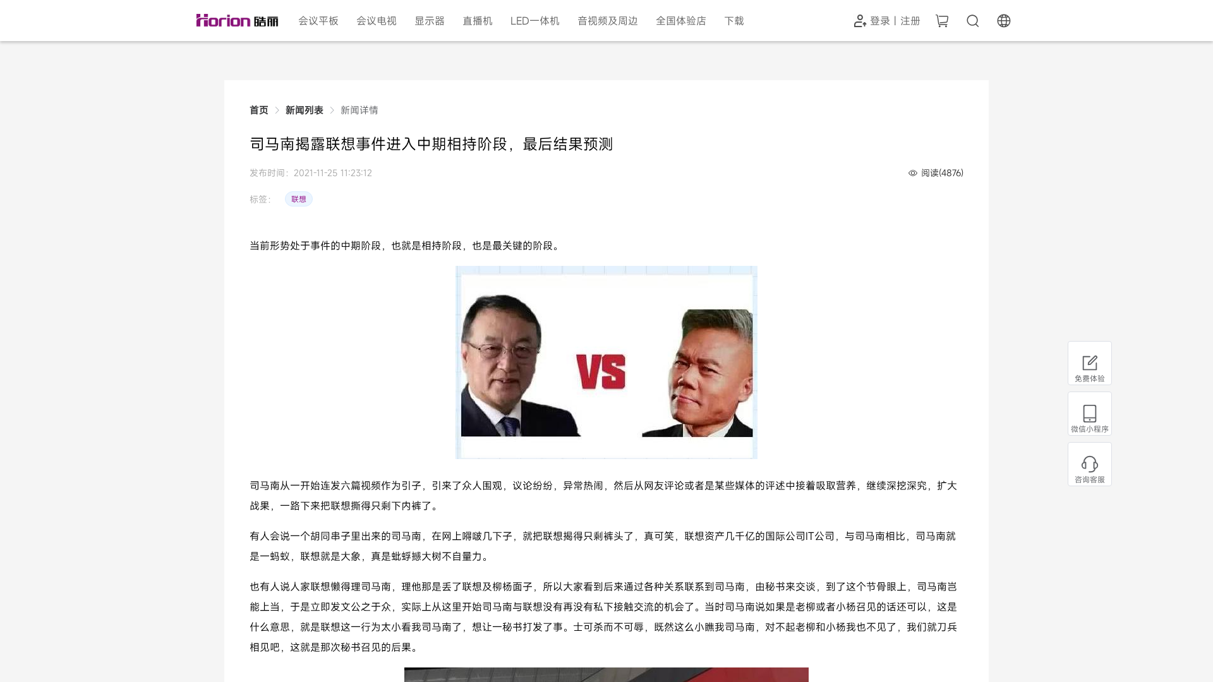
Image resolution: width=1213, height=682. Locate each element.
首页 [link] (259, 110)
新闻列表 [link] (304, 110)
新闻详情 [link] (359, 110)
